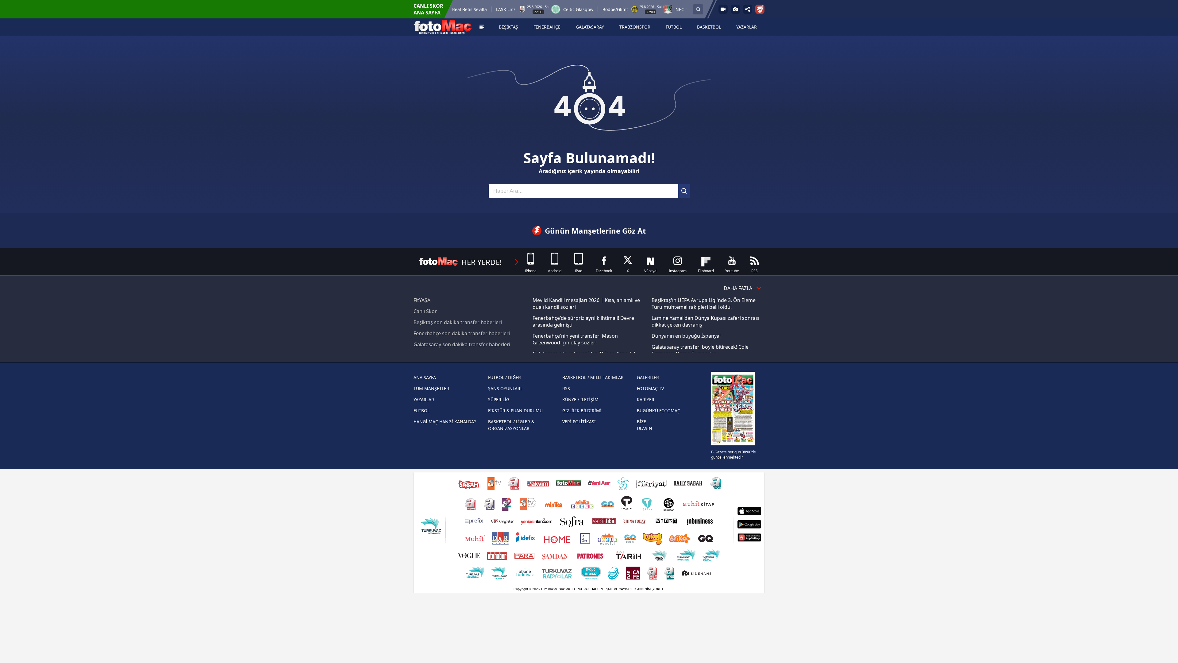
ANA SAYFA (425, 377)
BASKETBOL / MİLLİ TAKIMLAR (593, 377)
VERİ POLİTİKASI (579, 422)
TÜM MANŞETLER (431, 388)
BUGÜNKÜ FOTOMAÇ (658, 410)
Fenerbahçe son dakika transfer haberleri (462, 333)
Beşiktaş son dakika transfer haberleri (458, 322)
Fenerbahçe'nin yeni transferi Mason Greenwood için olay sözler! (575, 339)
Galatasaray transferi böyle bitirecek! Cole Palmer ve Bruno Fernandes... (700, 350)
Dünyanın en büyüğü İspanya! (686, 335)
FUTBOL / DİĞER (504, 377)
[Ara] (684, 191)
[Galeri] (735, 9)
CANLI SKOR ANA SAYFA (428, 9)
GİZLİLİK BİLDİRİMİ (582, 410)
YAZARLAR (424, 399)
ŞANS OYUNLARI (505, 388)
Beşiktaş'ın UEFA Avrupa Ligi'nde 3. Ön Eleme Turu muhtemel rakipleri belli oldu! (704, 303)
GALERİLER (648, 377)
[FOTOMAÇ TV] (723, 9)
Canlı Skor (425, 311)
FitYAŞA (422, 300)
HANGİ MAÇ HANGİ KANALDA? (445, 422)
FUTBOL (421, 410)
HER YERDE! (481, 262)
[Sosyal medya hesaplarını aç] (747, 9)
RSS (566, 388)
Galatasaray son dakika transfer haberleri (462, 344)
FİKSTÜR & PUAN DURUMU (515, 410)
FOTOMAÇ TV (650, 388)
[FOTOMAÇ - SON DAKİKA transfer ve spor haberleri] (443, 27)
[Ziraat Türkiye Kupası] (759, 9)
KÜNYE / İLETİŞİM (580, 399)
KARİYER (645, 399)
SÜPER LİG (498, 399)
